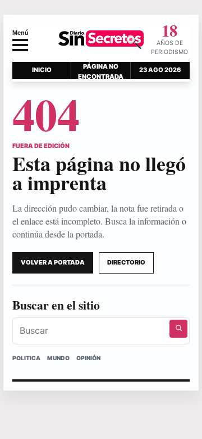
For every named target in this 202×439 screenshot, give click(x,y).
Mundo (58, 358)
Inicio (42, 70)
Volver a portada (53, 262)
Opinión (88, 358)
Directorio (126, 262)
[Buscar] (178, 329)
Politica (26, 358)
